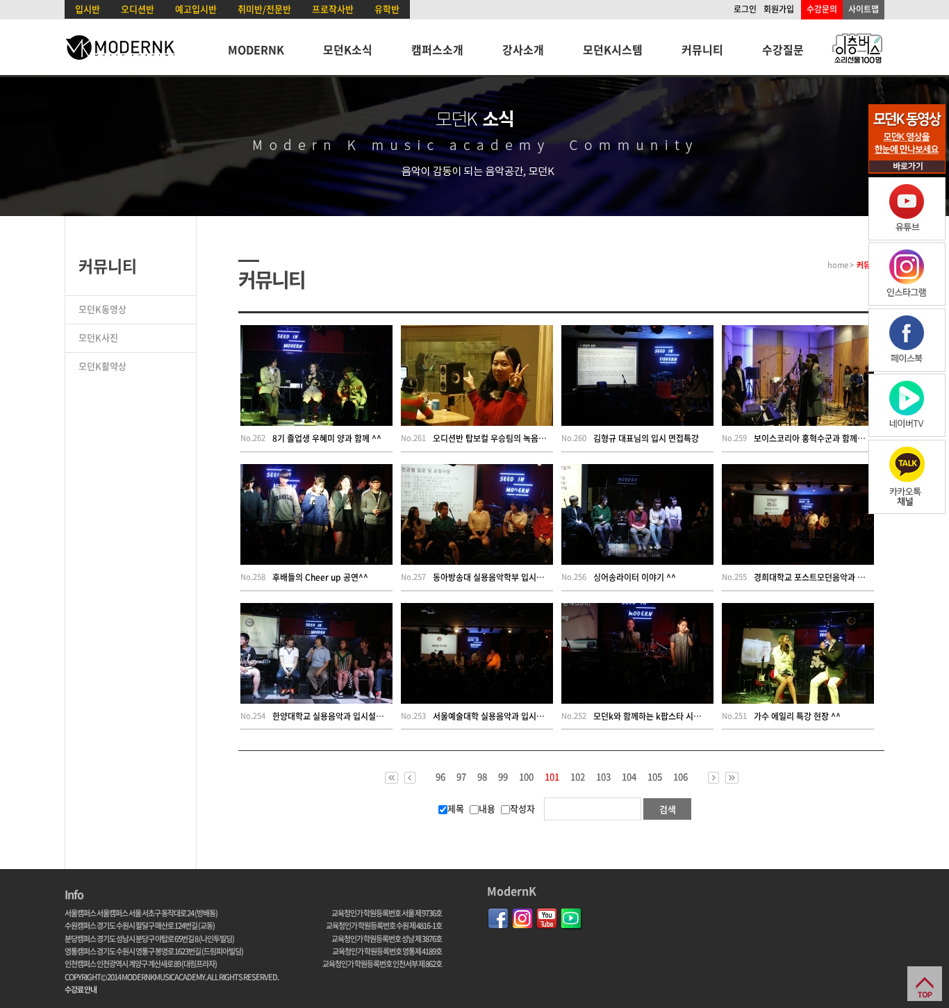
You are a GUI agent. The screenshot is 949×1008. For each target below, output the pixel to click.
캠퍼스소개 (437, 49)
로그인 (745, 9)
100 (526, 777)
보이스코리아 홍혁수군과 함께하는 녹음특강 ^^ (835, 438)
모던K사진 (98, 337)
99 (503, 777)
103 (603, 777)
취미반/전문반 (264, 8)
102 (577, 777)
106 (680, 777)
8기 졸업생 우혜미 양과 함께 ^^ (326, 438)
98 (482, 777)
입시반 (87, 8)
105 (654, 777)
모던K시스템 (613, 49)
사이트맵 (863, 9)
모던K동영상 (102, 308)
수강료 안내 (81, 989)
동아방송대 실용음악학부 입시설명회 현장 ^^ (510, 577)
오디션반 (137, 8)
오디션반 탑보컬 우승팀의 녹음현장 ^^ (499, 438)
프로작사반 (333, 8)
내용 (487, 808)
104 (629, 777)
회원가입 (779, 9)
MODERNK (256, 49)
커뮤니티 (702, 49)
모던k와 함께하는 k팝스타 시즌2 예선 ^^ (664, 716)
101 (552, 777)
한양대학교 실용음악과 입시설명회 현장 (340, 716)
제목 (455, 808)
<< (391, 778)
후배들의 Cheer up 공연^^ (320, 577)
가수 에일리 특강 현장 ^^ (797, 716)
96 (440, 777)
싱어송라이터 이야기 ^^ (634, 577)
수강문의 (822, 9)
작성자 (522, 808)
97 (461, 777)
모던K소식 (347, 49)
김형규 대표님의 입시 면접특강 (646, 438)
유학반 (386, 8)
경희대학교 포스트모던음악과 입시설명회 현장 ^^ (839, 577)
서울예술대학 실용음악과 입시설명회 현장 (505, 716)
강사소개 (523, 49)
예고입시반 (196, 8)
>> (731, 778)
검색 (667, 809)
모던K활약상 (102, 365)
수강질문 (783, 49)
